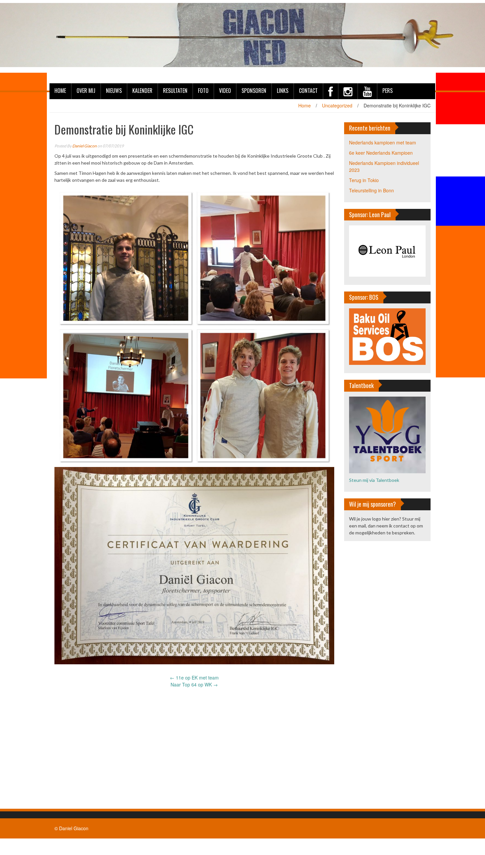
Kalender (142, 91)
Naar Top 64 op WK (194, 684)
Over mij (86, 91)
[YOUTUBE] (367, 91)
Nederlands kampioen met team (382, 142)
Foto (203, 91)
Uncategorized (337, 105)
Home (60, 91)
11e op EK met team (194, 677)
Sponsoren (254, 91)
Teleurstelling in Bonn (371, 190)
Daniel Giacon (84, 145)
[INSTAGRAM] (347, 91)
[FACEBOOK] (330, 91)
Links (282, 91)
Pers (387, 91)
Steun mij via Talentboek (374, 480)
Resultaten (175, 91)
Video (225, 91)
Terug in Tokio (364, 180)
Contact (308, 91)
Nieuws (114, 91)
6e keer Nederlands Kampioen (381, 152)
